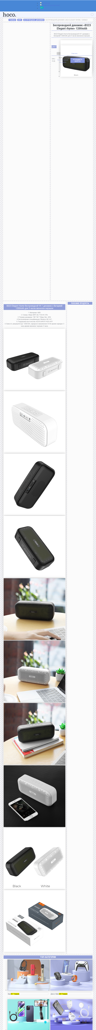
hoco (88, 61)
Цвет (54, 47)
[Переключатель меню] (92, 14)
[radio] (76, 42)
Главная (12, 20)
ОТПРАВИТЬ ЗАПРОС (77, 60)
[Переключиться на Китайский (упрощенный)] (50, 5)
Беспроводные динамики (34, 20)
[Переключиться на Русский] (41, 8)
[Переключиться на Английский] (45, 3)
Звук (19, 20)
